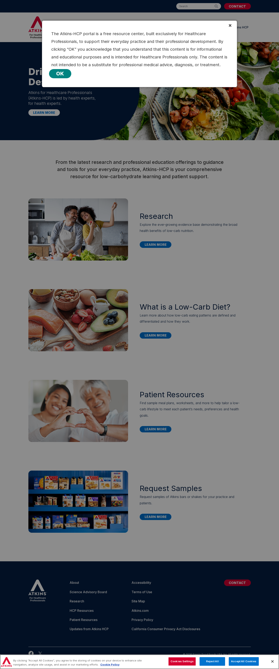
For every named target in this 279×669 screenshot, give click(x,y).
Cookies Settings (182, 661)
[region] (139, 661)
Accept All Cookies (243, 661)
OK (60, 73)
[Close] (272, 661)
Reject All (212, 661)
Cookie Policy (109, 664)
